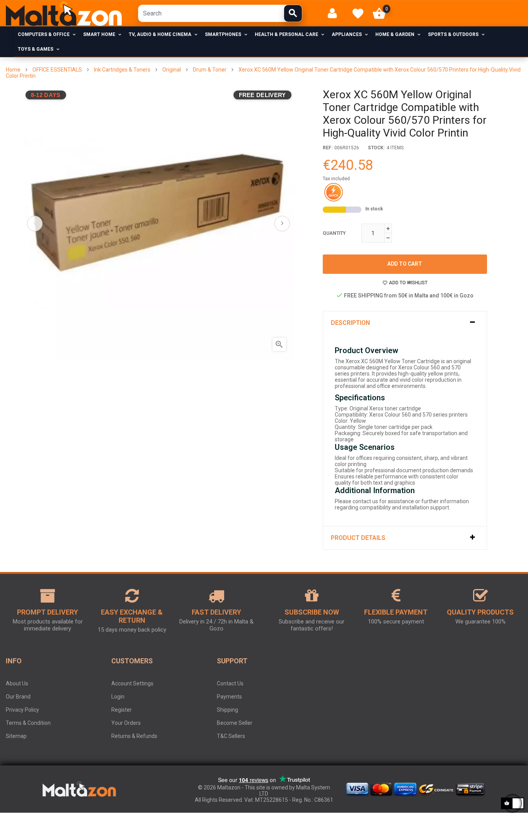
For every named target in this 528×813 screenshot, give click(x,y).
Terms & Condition (28, 723)
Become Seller (234, 723)
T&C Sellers (231, 736)
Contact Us (230, 683)
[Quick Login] (336, 13)
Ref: (327, 147)
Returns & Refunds (134, 736)
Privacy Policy (22, 710)
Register (121, 710)
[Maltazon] (64, 13)
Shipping (227, 710)
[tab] (405, 322)
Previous (35, 223)
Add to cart (404, 264)
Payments (229, 696)
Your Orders (126, 723)
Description (350, 322)
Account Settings (132, 683)
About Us (17, 683)
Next (282, 223)
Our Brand (18, 696)
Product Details (358, 537)
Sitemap (16, 736)
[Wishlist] (357, 13)
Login (117, 696)
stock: (376, 147)
